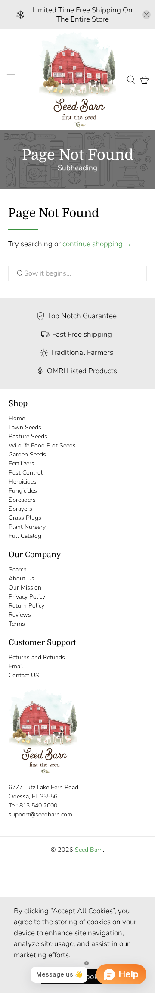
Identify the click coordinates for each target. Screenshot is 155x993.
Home (17, 418)
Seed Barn (89, 850)
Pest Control (26, 473)
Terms (17, 624)
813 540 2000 (38, 805)
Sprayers (20, 509)
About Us (21, 578)
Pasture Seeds (28, 436)
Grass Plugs (25, 518)
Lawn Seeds (25, 427)
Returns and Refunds (37, 657)
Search (18, 569)
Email (16, 666)
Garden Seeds (27, 454)
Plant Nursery (27, 527)
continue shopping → (97, 244)
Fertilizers (21, 463)
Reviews (20, 615)
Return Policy (26, 606)
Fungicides (23, 491)
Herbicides (23, 482)
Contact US (24, 675)
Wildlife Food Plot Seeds (42, 445)
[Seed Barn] (77, 79)
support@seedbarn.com (40, 814)
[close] (146, 14)
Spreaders (22, 500)
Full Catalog (25, 536)
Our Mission (25, 587)
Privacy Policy (27, 597)
